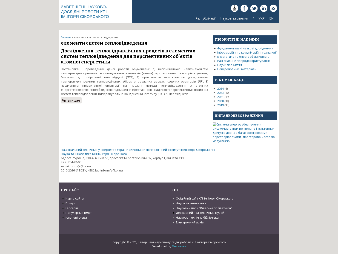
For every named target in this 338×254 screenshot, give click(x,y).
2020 (220, 101)
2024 (220, 88)
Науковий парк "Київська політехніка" (204, 208)
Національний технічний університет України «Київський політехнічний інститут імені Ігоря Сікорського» (138, 150)
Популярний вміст (79, 213)
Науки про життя (229, 65)
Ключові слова (76, 217)
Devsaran (179, 246)
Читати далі (72, 100)
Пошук (70, 203)
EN (271, 18)
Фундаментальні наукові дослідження (245, 48)
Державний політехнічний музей (200, 213)
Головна (66, 37)
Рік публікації (205, 18)
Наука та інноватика (191, 203)
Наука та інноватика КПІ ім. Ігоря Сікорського (94, 154)
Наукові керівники (234, 18)
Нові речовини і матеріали (236, 69)
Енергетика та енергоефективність (243, 56)
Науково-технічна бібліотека (197, 217)
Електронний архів (190, 222)
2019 (220, 105)
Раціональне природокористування (243, 61)
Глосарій (72, 208)
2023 (220, 93)
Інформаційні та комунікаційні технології (247, 52)
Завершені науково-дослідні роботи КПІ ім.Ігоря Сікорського (85, 12)
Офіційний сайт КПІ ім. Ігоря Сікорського (205, 198)
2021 (220, 97)
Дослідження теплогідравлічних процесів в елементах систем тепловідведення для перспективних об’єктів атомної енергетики (128, 56)
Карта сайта (75, 198)
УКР (261, 18)
